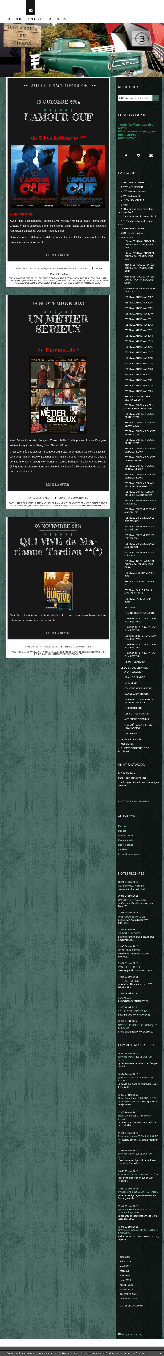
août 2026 (125, 1256)
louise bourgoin (38, 505)
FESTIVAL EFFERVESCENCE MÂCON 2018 (139, 545)
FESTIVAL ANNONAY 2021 (138, 374)
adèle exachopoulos (72, 278)
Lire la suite (57, 255)
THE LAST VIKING (128, 980)
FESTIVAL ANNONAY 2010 (138, 313)
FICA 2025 (129, 607)
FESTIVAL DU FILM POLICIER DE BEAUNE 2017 (139, 476)
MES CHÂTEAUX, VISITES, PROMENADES (138, 726)
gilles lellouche (40, 278)
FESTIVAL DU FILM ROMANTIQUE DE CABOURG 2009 (139, 493)
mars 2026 (125, 1280)
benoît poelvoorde (90, 280)
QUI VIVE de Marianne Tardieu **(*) (58, 546)
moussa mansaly (52, 654)
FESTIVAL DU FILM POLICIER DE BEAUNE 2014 (139, 450)
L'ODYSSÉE (124, 997)
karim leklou (54, 282)
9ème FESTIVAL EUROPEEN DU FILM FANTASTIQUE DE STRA (139, 279)
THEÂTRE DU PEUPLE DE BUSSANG (133, 750)
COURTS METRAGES (132, 232)
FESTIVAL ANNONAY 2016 (138, 346)
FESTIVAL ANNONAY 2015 (138, 341)
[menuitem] (15, 19)
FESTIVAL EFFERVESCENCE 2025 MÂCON (139, 537)
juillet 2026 (125, 1261)
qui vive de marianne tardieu (33, 652)
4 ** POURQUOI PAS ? (132, 200)
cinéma (55, 278)
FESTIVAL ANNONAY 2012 (138, 324)
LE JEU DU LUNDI (133, 708)
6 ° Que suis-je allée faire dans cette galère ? (136, 211)
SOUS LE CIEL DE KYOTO (132, 1011)
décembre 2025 (128, 1294)
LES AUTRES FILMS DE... (137, 713)
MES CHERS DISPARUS (136, 719)
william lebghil (57, 505)
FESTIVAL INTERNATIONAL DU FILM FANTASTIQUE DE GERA (139, 564)
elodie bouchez (37, 282)
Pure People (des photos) (132, 777)
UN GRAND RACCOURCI (132, 899)
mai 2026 (124, 1270)
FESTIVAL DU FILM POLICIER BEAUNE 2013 (139, 424)
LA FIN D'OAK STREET (131, 886)
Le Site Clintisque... (128, 773)
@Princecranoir (126, 1153)
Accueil (15, 19)
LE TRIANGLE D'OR (129, 950)
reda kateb (57, 652)
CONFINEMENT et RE (132, 228)
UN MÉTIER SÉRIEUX (58, 324)
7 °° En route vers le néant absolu (139, 216)
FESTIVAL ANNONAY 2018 (138, 358)
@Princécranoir (126, 1056)
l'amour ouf (23, 278)
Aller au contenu (12, 3)
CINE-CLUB (130, 682)
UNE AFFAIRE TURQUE (131, 916)
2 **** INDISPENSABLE (133, 191)
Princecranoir (125, 1136)
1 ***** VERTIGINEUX (132, 187)
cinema (56, 503)
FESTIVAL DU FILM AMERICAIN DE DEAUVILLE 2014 (138, 407)
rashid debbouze (72, 654)
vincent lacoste (70, 503)
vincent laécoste (67, 280)
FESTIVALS (127, 237)
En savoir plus (142, 1353)
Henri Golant (125, 844)
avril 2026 (125, 1275)
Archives (36, 19)
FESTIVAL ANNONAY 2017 (138, 352)
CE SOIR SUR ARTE (129, 933)
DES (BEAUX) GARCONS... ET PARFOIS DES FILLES (139, 701)
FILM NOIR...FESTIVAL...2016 (139, 613)
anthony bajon (93, 282)
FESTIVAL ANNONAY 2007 (138, 297)
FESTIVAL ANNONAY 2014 (138, 335)
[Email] (30, 7)
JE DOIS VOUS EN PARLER (135, 667)
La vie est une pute (131, 739)
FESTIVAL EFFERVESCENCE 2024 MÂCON (67, 268)
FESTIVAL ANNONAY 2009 (138, 308)
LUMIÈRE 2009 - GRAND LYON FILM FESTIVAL (140, 637)
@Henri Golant (126, 1077)
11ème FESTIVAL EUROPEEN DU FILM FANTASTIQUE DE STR (140, 256)
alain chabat (49, 280)
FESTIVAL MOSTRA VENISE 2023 (139, 583)
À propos (57, 19)
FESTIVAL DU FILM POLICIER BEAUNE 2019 (139, 441)
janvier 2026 (126, 1289)
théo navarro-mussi (93, 505)
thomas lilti (44, 503)
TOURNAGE (130, 733)
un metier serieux (26, 503)
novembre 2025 (128, 1298)
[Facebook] (126, 155)
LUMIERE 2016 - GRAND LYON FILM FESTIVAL (140, 629)
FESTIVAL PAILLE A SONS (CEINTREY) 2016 (138, 592)
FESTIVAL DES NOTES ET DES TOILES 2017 (138, 398)
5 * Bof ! (47, 498)
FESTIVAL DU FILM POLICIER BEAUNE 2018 (139, 433)
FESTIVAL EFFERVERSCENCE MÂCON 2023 (140, 511)
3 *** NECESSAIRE (37, 268)
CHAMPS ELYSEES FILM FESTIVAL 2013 (139, 290)
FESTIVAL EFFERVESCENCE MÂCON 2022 (139, 554)
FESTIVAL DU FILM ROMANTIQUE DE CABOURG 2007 (139, 485)
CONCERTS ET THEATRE (138, 688)
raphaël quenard (73, 282)
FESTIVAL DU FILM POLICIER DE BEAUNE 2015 (139, 459)
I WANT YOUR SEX (129, 967)
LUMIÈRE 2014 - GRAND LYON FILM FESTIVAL (140, 655)
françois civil (93, 278)
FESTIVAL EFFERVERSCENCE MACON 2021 (140, 502)
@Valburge (124, 1230)
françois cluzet (90, 503)
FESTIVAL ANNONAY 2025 (138, 391)
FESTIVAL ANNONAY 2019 (138, 363)
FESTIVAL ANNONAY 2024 (138, 385)
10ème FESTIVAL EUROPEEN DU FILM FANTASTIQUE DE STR (140, 244)
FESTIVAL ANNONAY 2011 (138, 319)
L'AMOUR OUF (58, 117)
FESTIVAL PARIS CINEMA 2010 (137, 600)
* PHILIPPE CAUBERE (132, 182)
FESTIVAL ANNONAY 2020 (138, 369)
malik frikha (34, 280)
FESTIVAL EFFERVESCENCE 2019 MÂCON (139, 519)
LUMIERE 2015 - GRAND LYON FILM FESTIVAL (140, 620)
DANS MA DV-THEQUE (136, 694)
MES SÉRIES (127, 743)
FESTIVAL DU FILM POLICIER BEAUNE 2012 (139, 415)
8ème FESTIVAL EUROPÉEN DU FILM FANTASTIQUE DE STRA (139, 267)
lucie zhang (74, 505)
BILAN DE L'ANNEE (134, 677)
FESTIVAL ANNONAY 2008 (138, 302)
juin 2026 (124, 1266)
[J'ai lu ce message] (161, 1353)
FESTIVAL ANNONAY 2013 (138, 330)
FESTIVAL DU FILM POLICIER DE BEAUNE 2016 (139, 467)
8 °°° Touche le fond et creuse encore (135, 223)
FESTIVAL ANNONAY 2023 (138, 380)
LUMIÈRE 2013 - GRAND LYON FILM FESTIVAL (140, 646)
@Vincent (123, 1209)
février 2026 (126, 1284)
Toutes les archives (131, 1305)
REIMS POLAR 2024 (134, 661)
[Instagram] (138, 155)
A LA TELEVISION (133, 671)
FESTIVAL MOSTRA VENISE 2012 (139, 574)
